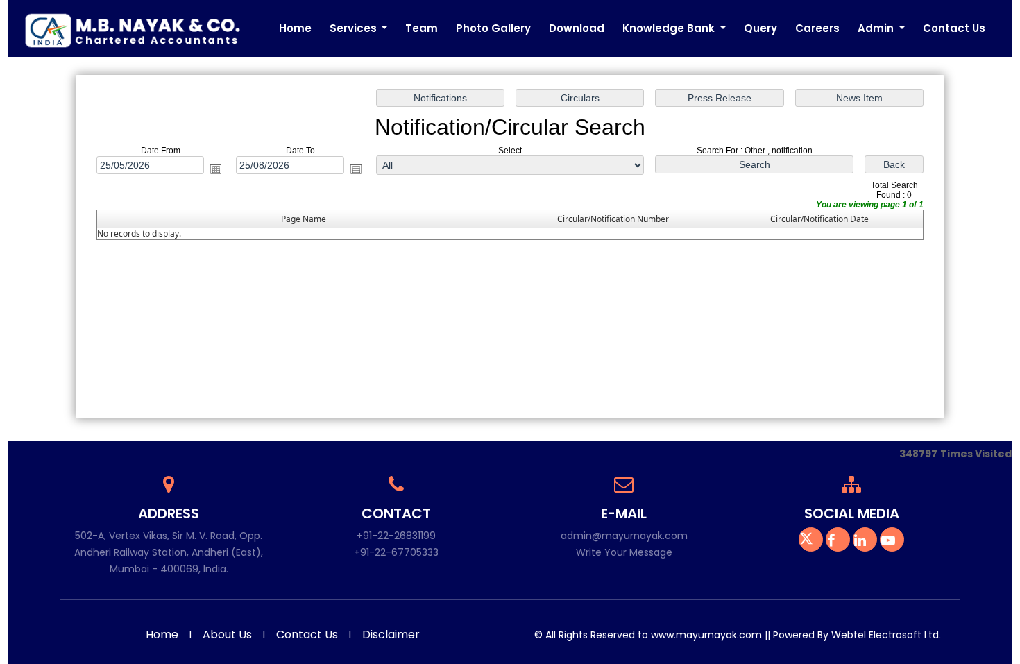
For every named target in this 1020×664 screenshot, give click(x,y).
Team (421, 28)
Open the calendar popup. (215, 168)
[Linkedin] (865, 542)
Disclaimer (391, 634)
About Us (227, 634)
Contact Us (954, 28)
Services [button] (355, 28)
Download (576, 28)
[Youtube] (892, 542)
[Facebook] (838, 542)
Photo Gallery (493, 28)
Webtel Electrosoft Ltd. (886, 635)
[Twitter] (811, 542)
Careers (817, 28)
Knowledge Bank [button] (669, 28)
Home (295, 28)
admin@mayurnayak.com (624, 536)
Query (760, 28)
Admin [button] (877, 28)
